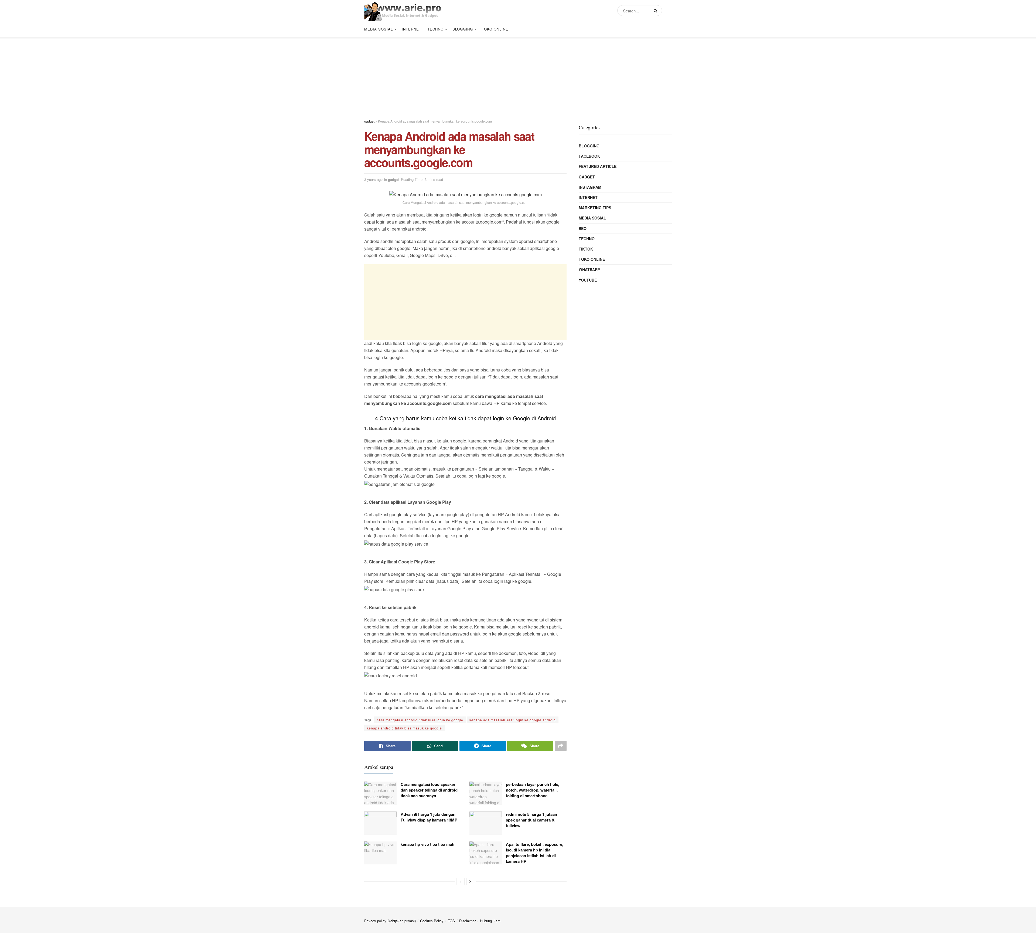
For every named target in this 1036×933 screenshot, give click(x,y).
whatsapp (589, 269)
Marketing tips (595, 207)
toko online (495, 29)
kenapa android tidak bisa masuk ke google (404, 728)
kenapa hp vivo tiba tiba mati (427, 844)
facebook (589, 156)
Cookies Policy (432, 920)
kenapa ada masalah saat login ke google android (512, 720)
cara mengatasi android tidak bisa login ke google (420, 720)
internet (411, 29)
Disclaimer (467, 920)
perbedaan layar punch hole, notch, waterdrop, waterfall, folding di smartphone (532, 790)
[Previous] (460, 881)
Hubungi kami (490, 920)
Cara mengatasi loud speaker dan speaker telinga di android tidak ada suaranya (429, 790)
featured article (597, 166)
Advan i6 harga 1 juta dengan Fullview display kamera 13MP (429, 817)
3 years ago (373, 179)
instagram (590, 187)
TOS (451, 920)
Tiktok (586, 249)
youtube (588, 280)
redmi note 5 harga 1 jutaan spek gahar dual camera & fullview (531, 820)
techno (435, 29)
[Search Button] (656, 10)
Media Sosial (378, 29)
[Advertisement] (518, 75)
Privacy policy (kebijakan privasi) (390, 920)
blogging (462, 29)
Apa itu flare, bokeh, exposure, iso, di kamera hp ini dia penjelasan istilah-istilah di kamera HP (534, 852)
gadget (393, 179)
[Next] (470, 881)
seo (583, 228)
